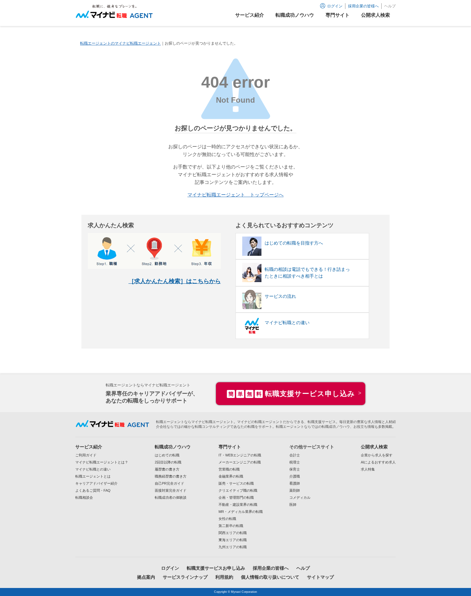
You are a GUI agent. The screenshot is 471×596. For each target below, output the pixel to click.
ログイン (170, 568)
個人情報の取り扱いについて (270, 577)
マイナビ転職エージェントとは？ (101, 462)
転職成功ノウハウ (173, 446)
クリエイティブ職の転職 (238, 490)
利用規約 (224, 577)
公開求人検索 (374, 446)
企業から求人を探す (376, 455)
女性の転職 (227, 519)
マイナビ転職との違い (93, 469)
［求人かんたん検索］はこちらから (174, 281)
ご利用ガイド (85, 455)
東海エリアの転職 (233, 540)
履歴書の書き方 (167, 469)
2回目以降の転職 (168, 462)
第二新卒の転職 (231, 526)
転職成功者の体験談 (170, 497)
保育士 (294, 469)
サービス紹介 (88, 446)
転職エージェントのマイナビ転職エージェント (120, 43)
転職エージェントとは (93, 476)
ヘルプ (390, 6)
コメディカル (299, 497)
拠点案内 (146, 577)
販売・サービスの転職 (236, 483)
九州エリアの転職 (233, 547)
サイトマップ (320, 577)
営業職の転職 (229, 469)
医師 (292, 504)
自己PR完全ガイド (169, 483)
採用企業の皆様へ (363, 6)
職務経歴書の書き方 (170, 476)
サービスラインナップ (185, 577)
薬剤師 (294, 490)
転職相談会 (84, 497)
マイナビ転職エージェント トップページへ (235, 194)
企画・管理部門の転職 (236, 497)
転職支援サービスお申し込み (216, 568)
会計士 (294, 455)
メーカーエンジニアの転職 (240, 462)
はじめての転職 (167, 455)
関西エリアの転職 (233, 533)
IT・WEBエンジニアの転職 (240, 455)
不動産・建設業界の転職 (238, 504)
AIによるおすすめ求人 (378, 462)
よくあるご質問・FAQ (93, 490)
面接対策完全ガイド (170, 490)
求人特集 (368, 469)
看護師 (294, 483)
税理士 (294, 462)
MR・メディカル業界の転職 (241, 512)
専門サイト (230, 446)
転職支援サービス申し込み (291, 394)
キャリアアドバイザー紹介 (96, 483)
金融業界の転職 (231, 476)
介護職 (294, 476)
